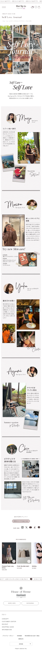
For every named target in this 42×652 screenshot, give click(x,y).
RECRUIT (5, 624)
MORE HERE (12, 603)
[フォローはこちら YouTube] (30, 527)
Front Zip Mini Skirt (23, 566)
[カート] (39, 7)
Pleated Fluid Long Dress (8, 567)
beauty (9, 13)
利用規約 (19, 635)
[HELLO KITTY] (32, 7)
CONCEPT (5, 618)
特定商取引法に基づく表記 (32, 635)
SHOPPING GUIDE (8, 627)
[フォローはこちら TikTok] (35, 527)
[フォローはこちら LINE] (39, 527)
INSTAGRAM (30, 603)
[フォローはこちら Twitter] (26, 527)
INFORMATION (7, 629)
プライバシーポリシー (8, 635)
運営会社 (21, 638)
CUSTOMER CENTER (9, 621)
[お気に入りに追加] (14, 561)
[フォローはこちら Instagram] (22, 527)
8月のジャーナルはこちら (21, 521)
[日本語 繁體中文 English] (21, 644)
